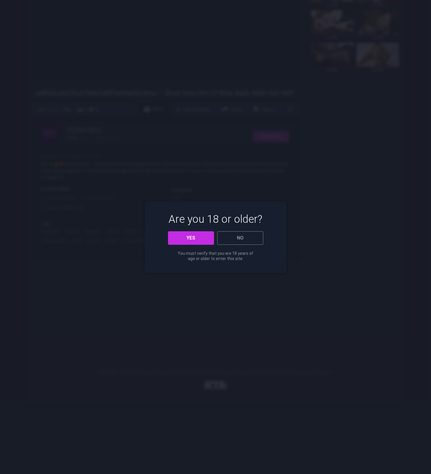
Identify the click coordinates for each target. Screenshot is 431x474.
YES (190, 238)
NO (240, 238)
